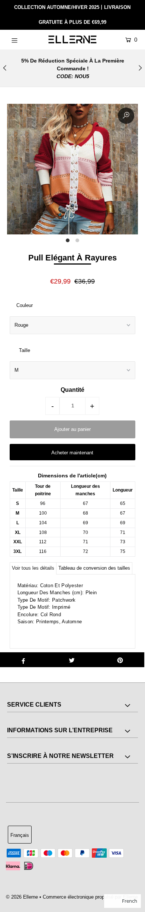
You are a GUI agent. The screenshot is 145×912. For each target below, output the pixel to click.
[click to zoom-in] (126, 116)
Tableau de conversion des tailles (94, 568)
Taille (24, 350)
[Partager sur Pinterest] (120, 659)
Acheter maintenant (72, 452)
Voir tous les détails (33, 568)
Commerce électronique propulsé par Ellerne (90, 897)
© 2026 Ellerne (22, 897)
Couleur (24, 305)
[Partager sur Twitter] (72, 659)
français (19, 835)
